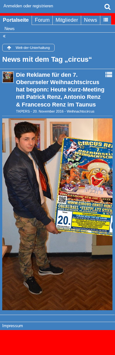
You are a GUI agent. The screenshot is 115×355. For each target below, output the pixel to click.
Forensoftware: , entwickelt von (57, 340)
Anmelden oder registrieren (28, 6)
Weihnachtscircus (81, 111)
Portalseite (16, 20)
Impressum (12, 325)
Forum (42, 20)
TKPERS (23, 111)
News (90, 20)
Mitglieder (67, 20)
